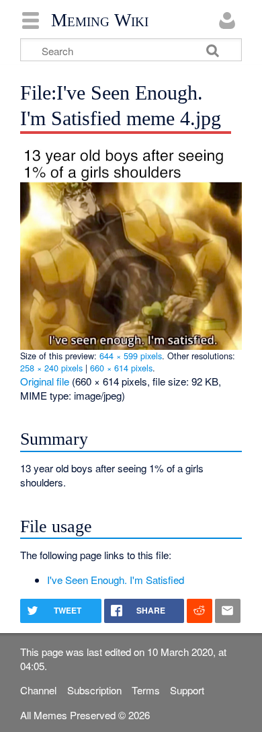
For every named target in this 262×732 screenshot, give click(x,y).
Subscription (94, 690)
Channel (38, 690)
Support (187, 690)
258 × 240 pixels (51, 367)
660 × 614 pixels (121, 367)
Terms (146, 690)
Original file (44, 381)
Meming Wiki (99, 20)
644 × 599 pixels (130, 355)
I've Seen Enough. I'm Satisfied (115, 580)
